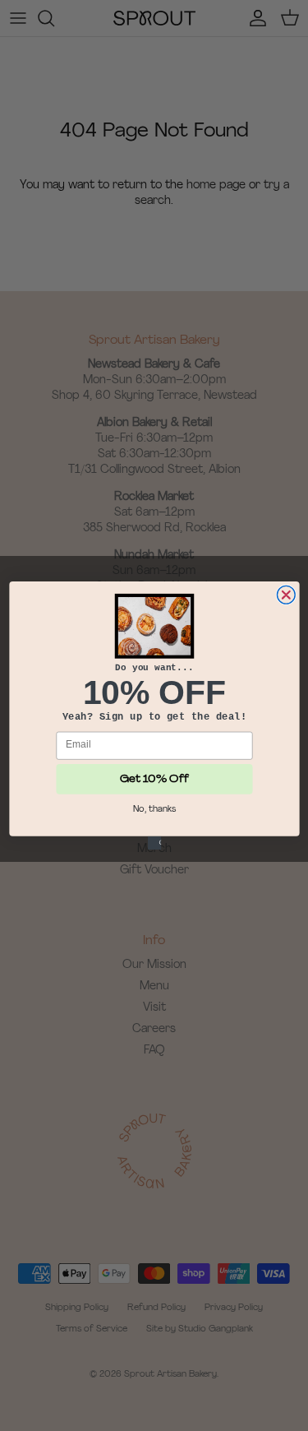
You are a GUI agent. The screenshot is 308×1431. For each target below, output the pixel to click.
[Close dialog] (286, 595)
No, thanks (153, 808)
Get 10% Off (154, 779)
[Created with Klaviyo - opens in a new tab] (153, 843)
